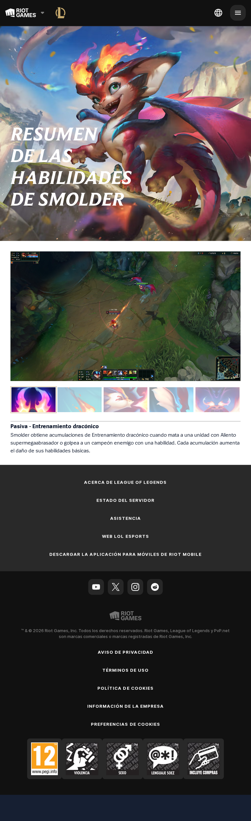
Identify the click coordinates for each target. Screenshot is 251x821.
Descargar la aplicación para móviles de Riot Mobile (125, 554)
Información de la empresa (125, 706)
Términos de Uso (125, 670)
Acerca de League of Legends (125, 482)
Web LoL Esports (125, 536)
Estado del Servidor (125, 500)
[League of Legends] (60, 12)
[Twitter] (116, 587)
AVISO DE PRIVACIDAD (126, 652)
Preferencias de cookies (125, 724)
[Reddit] (155, 587)
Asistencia (125, 518)
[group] (125, 399)
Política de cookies (125, 688)
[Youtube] (96, 587)
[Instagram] (135, 587)
